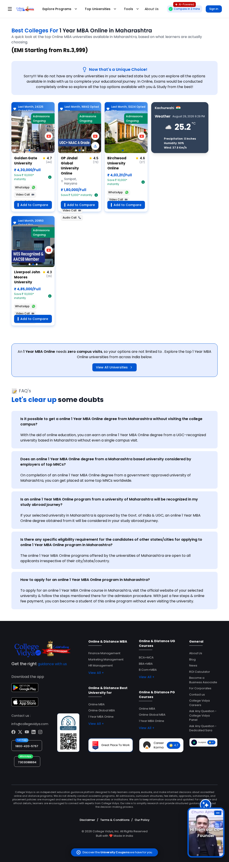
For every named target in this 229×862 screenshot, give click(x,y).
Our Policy (142, 820)
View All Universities (112, 367)
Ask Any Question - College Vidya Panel (202, 715)
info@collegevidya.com (29, 724)
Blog (192, 659)
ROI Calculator (199, 672)
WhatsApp (22, 187)
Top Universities (97, 9)
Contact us (197, 694)
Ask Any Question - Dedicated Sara (202, 728)
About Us (195, 653)
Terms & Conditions (114, 820)
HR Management (100, 665)
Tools (128, 9)
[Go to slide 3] (83, 150)
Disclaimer (87, 820)
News (193, 665)
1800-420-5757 (26, 746)
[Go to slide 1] (29, 150)
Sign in (213, 9)
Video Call (23, 194)
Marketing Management (105, 659)
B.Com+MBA (148, 670)
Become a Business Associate (203, 680)
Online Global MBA (101, 710)
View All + (96, 673)
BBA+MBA (146, 664)
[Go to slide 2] (80, 150)
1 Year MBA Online (101, 717)
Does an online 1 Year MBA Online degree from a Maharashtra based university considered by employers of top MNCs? (105, 461)
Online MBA (96, 704)
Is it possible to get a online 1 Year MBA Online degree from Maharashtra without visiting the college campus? (111, 421)
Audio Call (69, 217)
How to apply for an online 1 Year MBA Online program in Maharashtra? (85, 579)
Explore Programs (56, 9)
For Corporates (200, 688)
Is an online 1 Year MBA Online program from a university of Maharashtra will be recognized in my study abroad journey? (109, 502)
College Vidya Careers (199, 702)
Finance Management (104, 653)
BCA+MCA (146, 657)
